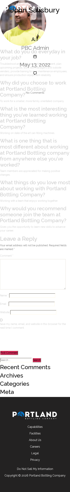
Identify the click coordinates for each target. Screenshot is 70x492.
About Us (35, 440)
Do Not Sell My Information (35, 469)
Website (5, 312)
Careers (35, 446)
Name (4, 295)
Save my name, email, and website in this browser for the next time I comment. (33, 326)
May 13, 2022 (35, 65)
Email (4, 303)
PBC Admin (35, 48)
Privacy (35, 460)
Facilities (35, 433)
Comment (6, 255)
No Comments (39, 94)
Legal (35, 453)
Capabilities (35, 427)
